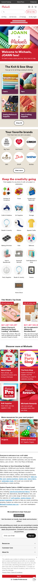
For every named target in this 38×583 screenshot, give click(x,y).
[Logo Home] (5, 7)
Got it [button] (19, 576)
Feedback (20, 515)
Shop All (19, 123)
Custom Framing (6, 2)
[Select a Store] (29, 7)
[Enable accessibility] (34, 579)
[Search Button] (4, 12)
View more (19, 170)
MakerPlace (20, 2)
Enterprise (33, 2)
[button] (19, 579)
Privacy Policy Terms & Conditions (12, 572)
